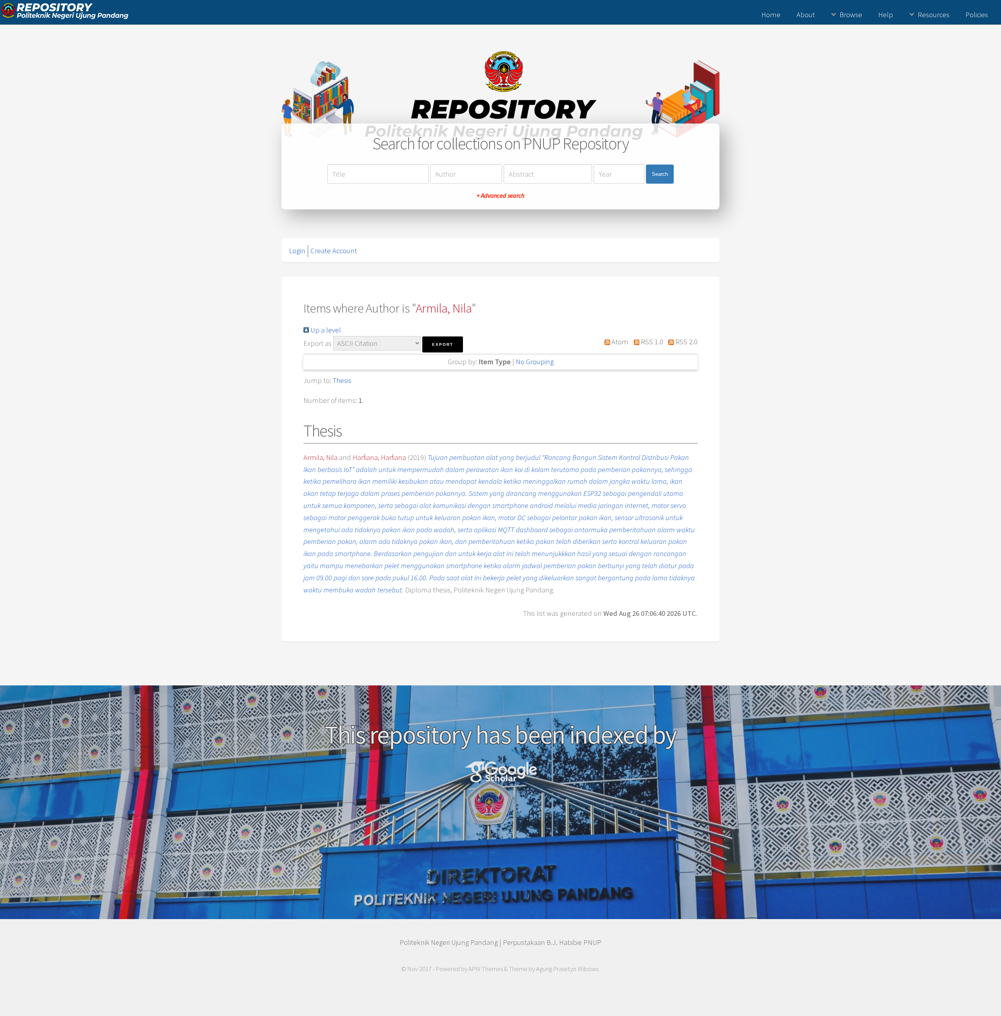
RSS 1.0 (651, 341)
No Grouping (535, 361)
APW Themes (485, 969)
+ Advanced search (500, 195)
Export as (317, 343)
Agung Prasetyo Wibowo (567, 969)
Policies (976, 14)
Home (770, 14)
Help (885, 14)
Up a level (325, 330)
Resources (933, 14)
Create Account (333, 250)
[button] (442, 344)
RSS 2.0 (686, 341)
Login (297, 250)
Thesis (342, 380)
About (805, 14)
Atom (619, 341)
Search (660, 174)
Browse (851, 14)
